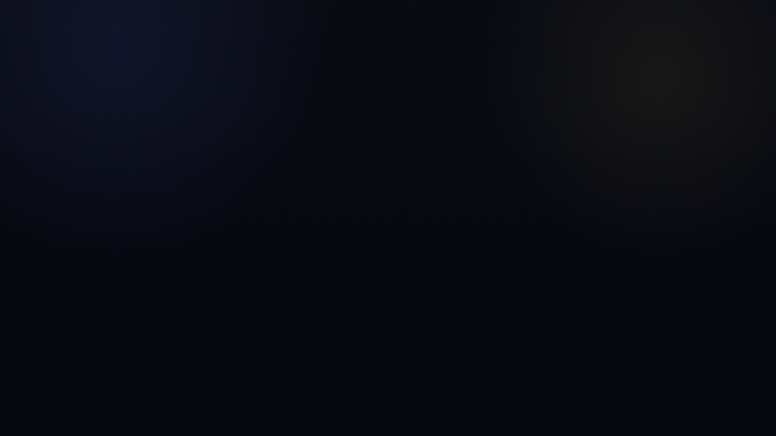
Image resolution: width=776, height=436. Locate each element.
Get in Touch (704, 60)
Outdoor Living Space (400, 199)
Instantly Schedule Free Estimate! (388, 14)
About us (382, 60)
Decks (338, 199)
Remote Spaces (591, 60)
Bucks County (292, 199)
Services (479, 60)
